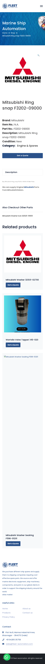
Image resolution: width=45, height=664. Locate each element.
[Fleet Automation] (9, 6)
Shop (13, 33)
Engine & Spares (27, 146)
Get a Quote (22, 155)
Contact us (27, 612)
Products (6, 612)
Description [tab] (11, 172)
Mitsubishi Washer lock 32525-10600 (17, 216)
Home (5, 33)
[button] (38, 56)
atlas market (7, 594)
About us (26, 608)
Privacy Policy (8, 617)
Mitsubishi (29, 187)
